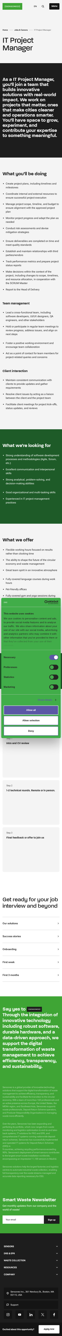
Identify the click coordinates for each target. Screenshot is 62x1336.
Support (14, 1304)
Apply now (49, 1329)
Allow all (31, 710)
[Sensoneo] (12, 6)
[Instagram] (8, 1314)
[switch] (53, 667)
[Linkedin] (31, 1314)
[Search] (43, 6)
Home (5, 30)
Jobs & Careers (21, 30)
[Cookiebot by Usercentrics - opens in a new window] (44, 602)
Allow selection (31, 720)
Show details (45, 699)
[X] (42, 1314)
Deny (31, 731)
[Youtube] (19, 1314)
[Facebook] (54, 1314)
